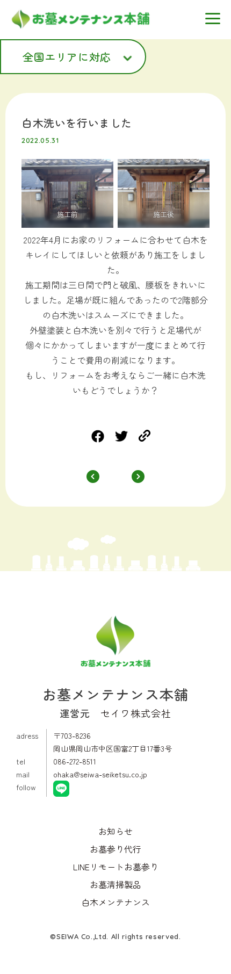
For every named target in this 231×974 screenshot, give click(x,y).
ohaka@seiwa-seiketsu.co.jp (100, 774)
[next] (138, 477)
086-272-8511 (74, 761)
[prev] (92, 477)
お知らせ (115, 831)
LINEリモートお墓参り (115, 866)
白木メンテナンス (115, 902)
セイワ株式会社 (135, 713)
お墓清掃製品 (115, 884)
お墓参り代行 (115, 848)
